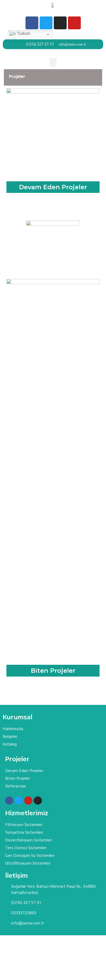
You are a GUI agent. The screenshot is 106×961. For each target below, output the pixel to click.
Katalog (10, 744)
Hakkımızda (13, 728)
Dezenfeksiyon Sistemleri (28, 840)
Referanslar (15, 786)
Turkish (23, 33)
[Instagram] (60, 22)
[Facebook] (31, 22)
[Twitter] (46, 22)
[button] (53, 62)
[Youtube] (74, 22)
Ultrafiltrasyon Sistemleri (27, 863)
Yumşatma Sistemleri (24, 832)
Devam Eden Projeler (53, 187)
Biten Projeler (53, 670)
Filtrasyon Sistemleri (23, 824)
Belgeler (10, 736)
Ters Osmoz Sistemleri (25, 848)
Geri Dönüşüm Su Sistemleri (30, 855)
